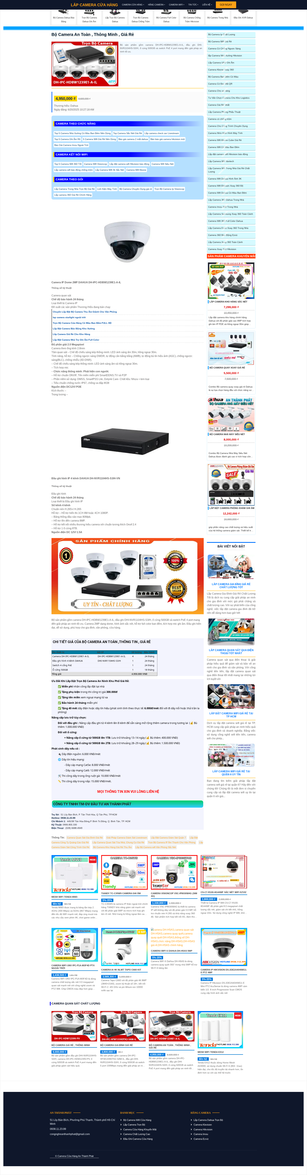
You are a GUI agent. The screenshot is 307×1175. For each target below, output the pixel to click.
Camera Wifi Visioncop (95, 164)
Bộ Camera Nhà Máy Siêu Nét (227, 434)
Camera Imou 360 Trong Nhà (223, 207)
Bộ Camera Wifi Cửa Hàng (137, 1120)
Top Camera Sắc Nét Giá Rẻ (127, 133)
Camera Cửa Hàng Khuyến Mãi (139, 1129)
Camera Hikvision (203, 1129)
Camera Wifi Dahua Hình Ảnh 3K (224, 178)
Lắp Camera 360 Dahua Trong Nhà (226, 200)
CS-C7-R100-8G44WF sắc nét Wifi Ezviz (223, 892)
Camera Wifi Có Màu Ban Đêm (223, 147)
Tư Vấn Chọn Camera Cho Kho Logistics (228, 98)
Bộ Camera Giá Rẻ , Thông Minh (70, 1045)
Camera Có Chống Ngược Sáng (224, 48)
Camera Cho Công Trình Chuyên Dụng (228, 126)
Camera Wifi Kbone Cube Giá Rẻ (225, 140)
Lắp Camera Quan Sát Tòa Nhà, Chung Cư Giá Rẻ (118, 842)
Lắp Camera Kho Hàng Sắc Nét (228, 301)
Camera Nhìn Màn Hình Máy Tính (225, 133)
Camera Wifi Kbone (136, 170)
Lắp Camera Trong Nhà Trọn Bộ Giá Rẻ (74, 189)
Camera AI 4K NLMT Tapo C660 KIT (121, 969)
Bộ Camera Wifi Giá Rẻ (220, 41)
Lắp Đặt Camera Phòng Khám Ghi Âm (231, 508)
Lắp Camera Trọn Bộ (134, 1124)
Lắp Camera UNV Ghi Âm (221, 62)
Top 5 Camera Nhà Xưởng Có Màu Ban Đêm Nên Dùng (82, 133)
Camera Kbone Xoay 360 (221, 69)
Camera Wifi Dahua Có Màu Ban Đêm (227, 193)
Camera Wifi (176, 5)
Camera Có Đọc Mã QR (220, 83)
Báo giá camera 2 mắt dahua (133, 139)
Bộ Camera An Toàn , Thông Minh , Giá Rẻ (92, 34)
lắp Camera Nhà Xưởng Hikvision (225, 55)
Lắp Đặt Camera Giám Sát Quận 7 (168, 837)
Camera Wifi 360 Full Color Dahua (225, 221)
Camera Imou (201, 1134)
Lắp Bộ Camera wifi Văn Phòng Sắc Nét (156, 847)
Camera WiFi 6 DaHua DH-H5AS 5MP (171, 951)
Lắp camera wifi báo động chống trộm (73, 170)
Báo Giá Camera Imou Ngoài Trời (71, 145)
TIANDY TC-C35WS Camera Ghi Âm (121, 893)
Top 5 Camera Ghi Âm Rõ (67, 139)
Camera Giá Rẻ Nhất (218, 105)
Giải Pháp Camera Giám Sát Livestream (126, 837)
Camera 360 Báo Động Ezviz (222, 235)
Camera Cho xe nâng (219, 91)
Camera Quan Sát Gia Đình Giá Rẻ (85, 837)
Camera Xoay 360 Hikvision (222, 249)
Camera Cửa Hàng (132, 5)
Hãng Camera (156, 5)
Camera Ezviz (201, 1139)
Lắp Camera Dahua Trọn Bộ (208, 1120)
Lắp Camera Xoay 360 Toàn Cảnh (225, 242)
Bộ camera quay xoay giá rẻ (227, 367)
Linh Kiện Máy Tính (107, 189)
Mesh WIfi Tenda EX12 (211, 1052)
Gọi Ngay (226, 4)
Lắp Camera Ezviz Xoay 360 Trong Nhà (228, 228)
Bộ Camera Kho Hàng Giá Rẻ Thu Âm (112, 847)
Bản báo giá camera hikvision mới (167, 139)
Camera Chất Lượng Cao (136, 1134)
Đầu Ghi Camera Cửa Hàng (138, 1139)
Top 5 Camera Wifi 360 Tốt (68, 164)
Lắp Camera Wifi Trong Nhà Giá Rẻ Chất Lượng (229, 170)
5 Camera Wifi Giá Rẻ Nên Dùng (99, 139)
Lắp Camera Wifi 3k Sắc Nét (109, 170)
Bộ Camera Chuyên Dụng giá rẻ (135, 189)
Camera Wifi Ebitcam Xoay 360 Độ (225, 185)
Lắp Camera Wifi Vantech (221, 161)
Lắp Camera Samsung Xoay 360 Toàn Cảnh (230, 214)
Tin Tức (192, 5)
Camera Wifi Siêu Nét (162, 164)
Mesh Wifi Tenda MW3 (64, 897)
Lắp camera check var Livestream (162, 133)
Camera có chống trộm (220, 119)
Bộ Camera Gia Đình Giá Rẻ (116, 1045)
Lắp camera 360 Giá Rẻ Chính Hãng (72, 195)
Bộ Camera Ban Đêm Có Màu (223, 76)
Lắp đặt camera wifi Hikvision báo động (129, 164)
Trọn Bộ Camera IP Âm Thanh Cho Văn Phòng (171, 842)
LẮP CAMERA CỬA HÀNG (94, 5)
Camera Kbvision (203, 1124)
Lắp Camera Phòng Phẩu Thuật (224, 112)
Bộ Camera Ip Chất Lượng (221, 34)
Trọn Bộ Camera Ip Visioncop (169, 189)
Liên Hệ (206, 5)
